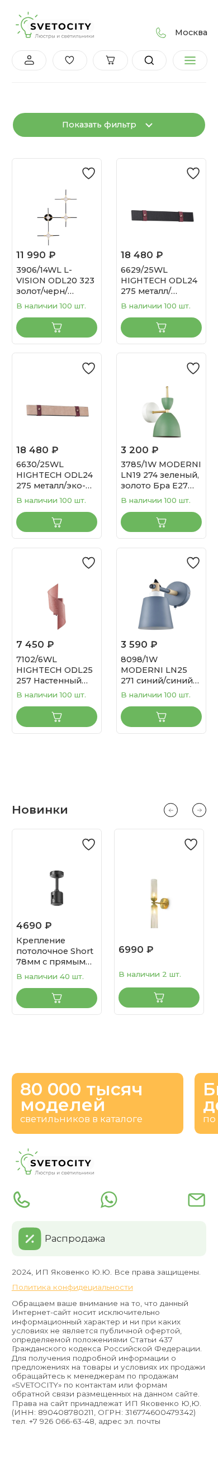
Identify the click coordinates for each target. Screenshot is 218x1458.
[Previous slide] (171, 810)
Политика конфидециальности (72, 1287)
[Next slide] (199, 810)
